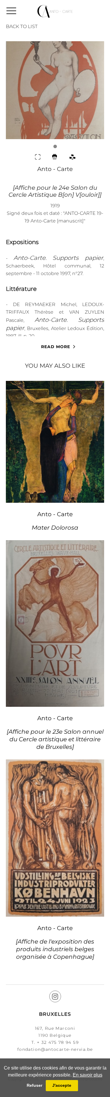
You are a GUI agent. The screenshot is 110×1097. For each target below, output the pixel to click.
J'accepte (61, 1085)
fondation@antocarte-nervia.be (55, 1049)
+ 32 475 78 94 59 (58, 1042)
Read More (55, 346)
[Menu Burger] (11, 11)
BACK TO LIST (22, 26)
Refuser (34, 1085)
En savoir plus (87, 1074)
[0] (55, 94)
